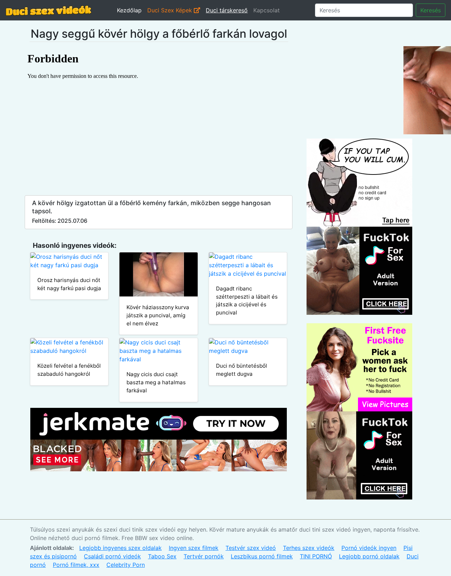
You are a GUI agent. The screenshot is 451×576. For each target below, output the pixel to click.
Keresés (430, 10)
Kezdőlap (129, 10)
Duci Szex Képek (170, 10)
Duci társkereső (227, 10)
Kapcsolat (266, 10)
